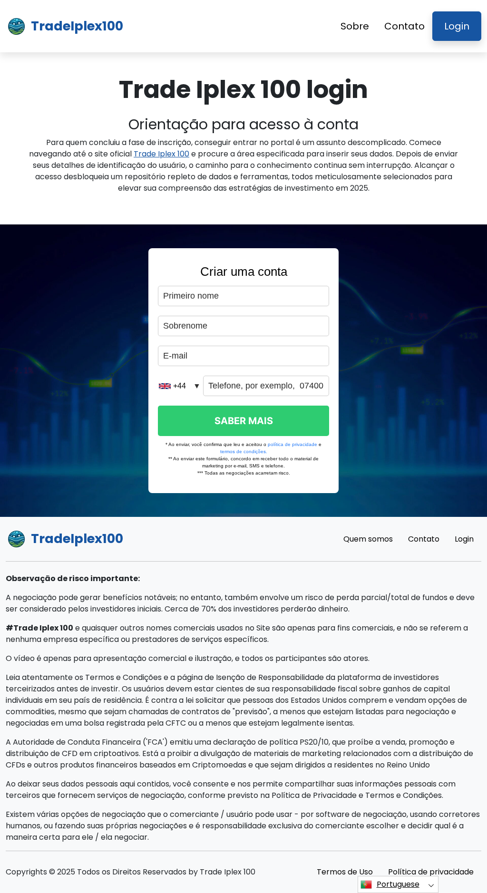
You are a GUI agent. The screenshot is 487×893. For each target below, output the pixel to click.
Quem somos (368, 539)
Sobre (355, 26)
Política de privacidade (431, 871)
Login (456, 26)
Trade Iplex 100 (161, 153)
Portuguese (398, 884)
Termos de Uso (345, 871)
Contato (404, 26)
